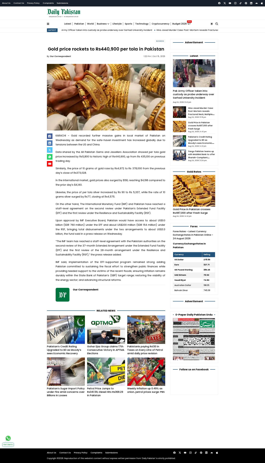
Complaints (48, 3)
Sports (128, 23)
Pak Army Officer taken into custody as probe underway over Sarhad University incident (83, 30)
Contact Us (19, 3)
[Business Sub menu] (108, 24)
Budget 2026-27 (181, 23)
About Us (6, 3)
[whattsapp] (8, 438)
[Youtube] (230, 3)
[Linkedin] (251, 3)
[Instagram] (235, 3)
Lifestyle (117, 23)
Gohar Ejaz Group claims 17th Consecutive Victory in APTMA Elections (105, 350)
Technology (142, 23)
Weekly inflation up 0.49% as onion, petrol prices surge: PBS (146, 390)
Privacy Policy (33, 3)
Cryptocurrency (160, 23)
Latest (67, 23)
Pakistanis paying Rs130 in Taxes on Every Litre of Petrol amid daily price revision (145, 350)
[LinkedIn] (49, 143)
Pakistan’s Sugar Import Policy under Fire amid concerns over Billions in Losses (66, 392)
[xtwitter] (225, 3)
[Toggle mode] (211, 23)
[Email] (49, 163)
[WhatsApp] (49, 157)
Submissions (62, 3)
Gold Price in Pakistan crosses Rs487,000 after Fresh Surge (200, 125)
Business (102, 23)
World (90, 23)
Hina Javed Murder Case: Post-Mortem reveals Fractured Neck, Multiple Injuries (178, 30)
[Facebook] (219, 3)
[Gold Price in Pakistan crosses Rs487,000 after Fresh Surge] (194, 190)
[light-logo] (64, 13)
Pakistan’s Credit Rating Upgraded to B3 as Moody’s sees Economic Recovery (64, 350)
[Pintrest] (246, 3)
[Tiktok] (240, 3)
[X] (49, 150)
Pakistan (79, 23)
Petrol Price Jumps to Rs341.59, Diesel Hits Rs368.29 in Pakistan (105, 392)
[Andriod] (256, 3)
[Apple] (262, 3)
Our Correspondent (60, 56)
